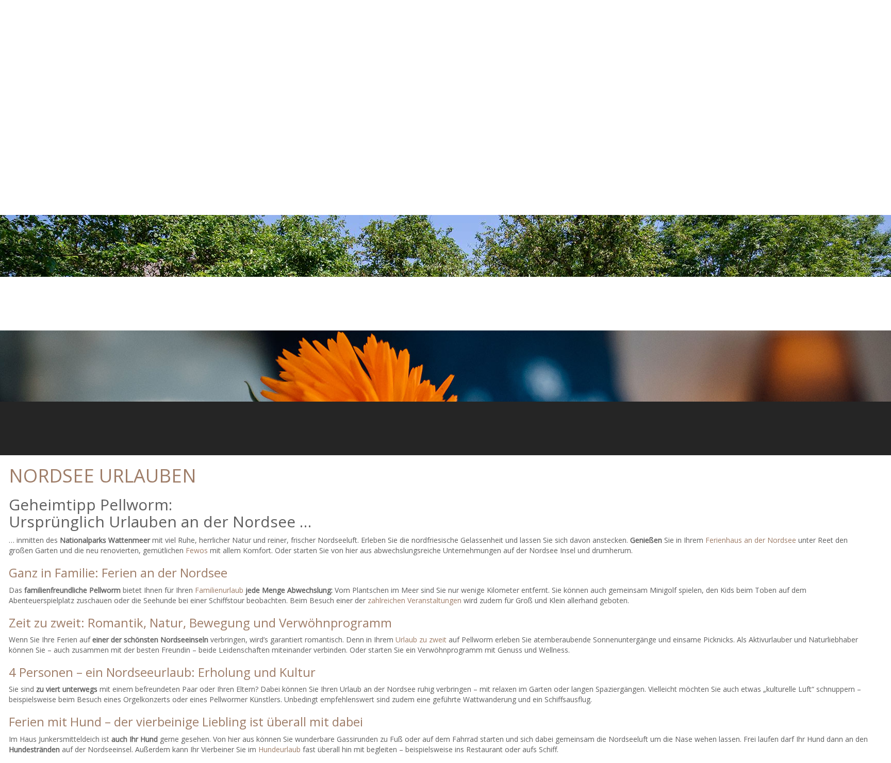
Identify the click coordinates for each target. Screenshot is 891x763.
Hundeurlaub (279, 749)
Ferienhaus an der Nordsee (750, 540)
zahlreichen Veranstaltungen (414, 600)
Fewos (197, 550)
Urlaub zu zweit (421, 639)
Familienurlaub (219, 590)
